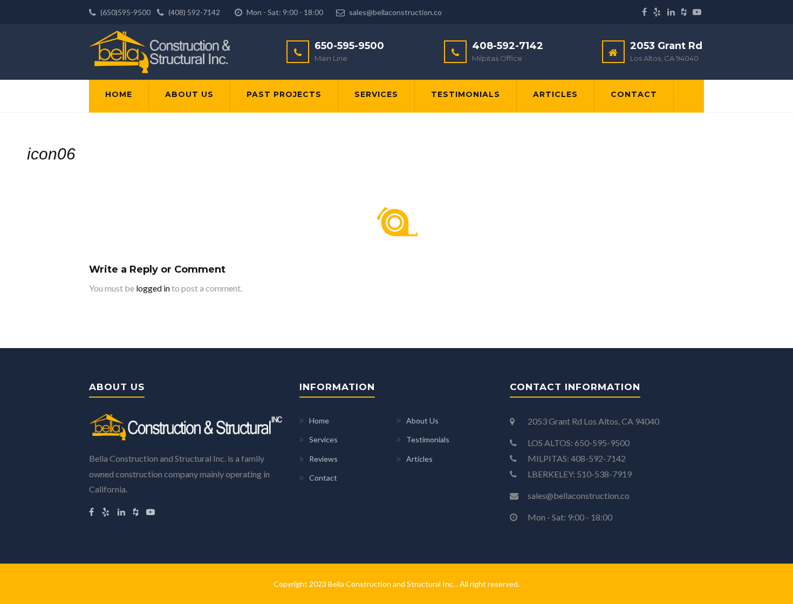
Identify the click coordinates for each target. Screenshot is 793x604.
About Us (189, 94)
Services (376, 94)
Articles (555, 94)
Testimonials (465, 94)
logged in (153, 288)
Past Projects (284, 94)
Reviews (323, 458)
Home (118, 94)
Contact (634, 94)
